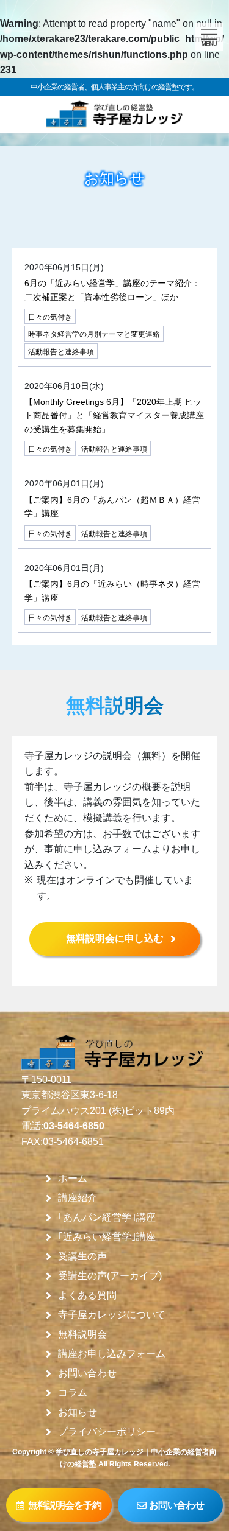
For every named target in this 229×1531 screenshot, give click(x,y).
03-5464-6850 (73, 1126)
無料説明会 (82, 1334)
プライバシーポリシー (107, 1432)
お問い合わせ (87, 1373)
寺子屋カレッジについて (111, 1315)
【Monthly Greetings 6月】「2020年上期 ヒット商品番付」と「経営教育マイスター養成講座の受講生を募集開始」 (114, 415)
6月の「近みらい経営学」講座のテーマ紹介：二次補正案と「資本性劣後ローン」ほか (112, 289)
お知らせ (77, 1412)
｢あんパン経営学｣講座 (107, 1217)
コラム (72, 1393)
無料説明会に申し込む (115, 938)
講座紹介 (77, 1198)
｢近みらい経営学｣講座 (107, 1237)
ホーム (72, 1178)
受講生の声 (82, 1256)
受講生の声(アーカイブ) (110, 1276)
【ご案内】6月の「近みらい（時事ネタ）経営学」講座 (112, 590)
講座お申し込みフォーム (111, 1354)
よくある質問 (87, 1295)
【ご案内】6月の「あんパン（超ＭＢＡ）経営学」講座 (112, 506)
